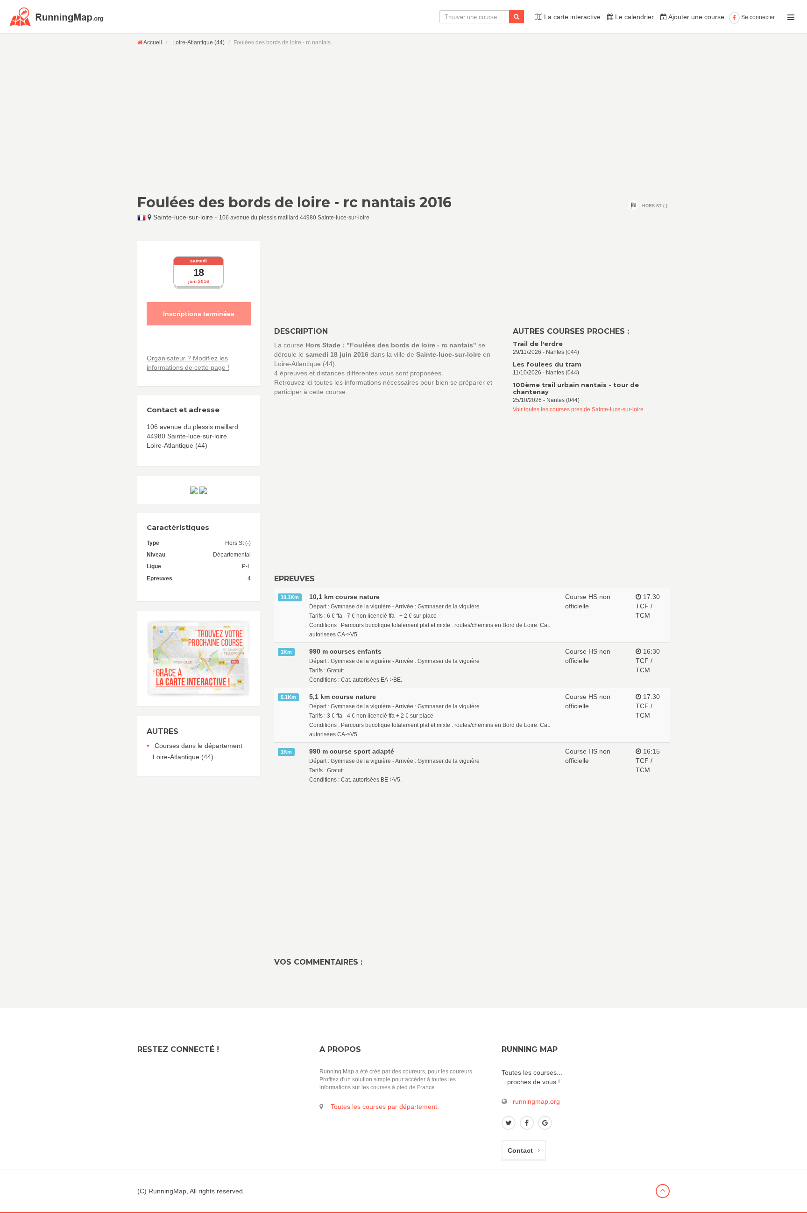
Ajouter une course (695, 17)
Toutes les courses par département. (385, 1106)
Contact (520, 1150)
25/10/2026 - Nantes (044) (576, 392)
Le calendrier (633, 17)
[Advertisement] (403, 120)
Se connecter (757, 17)
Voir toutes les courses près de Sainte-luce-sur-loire (578, 409)
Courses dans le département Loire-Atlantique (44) (197, 751)
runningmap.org (536, 1101)
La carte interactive (571, 17)
